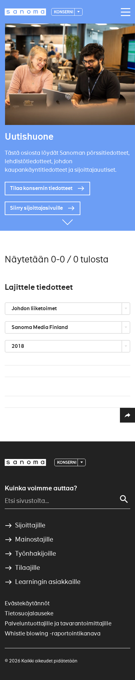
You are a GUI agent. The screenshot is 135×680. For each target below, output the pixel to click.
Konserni (64, 11)
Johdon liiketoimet (35, 308)
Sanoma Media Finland (40, 327)
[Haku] (124, 499)
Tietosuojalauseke (29, 613)
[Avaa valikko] (124, 12)
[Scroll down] (67, 221)
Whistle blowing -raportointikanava (52, 633)
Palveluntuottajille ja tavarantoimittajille (58, 623)
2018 (18, 346)
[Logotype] (25, 462)
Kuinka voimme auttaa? (41, 488)
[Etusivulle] (25, 11)
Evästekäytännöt (27, 603)
